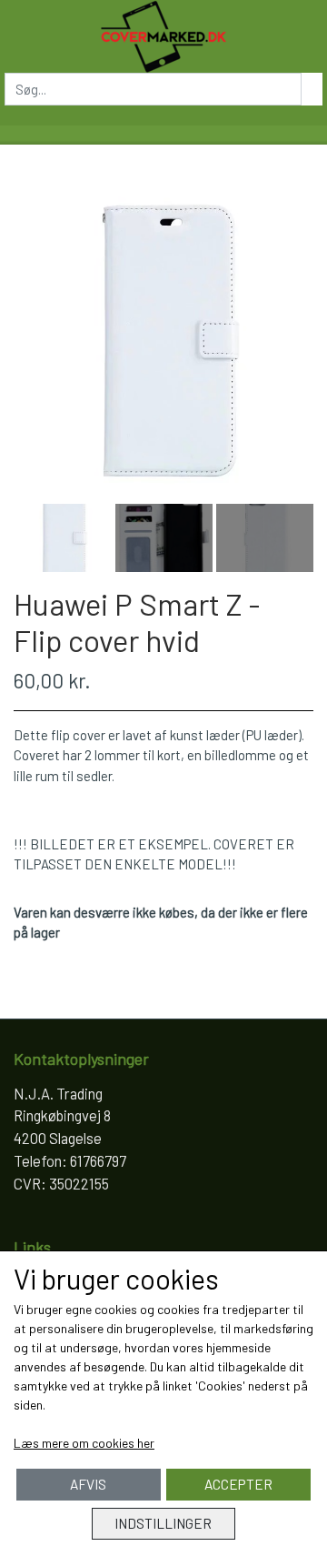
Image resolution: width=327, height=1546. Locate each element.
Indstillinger (163, 1523)
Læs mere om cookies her (84, 1443)
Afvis (88, 1484)
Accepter (238, 1484)
